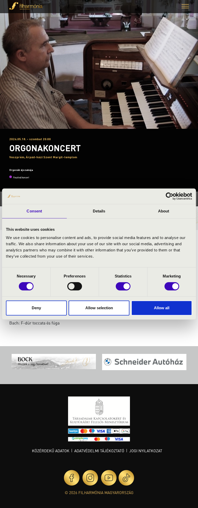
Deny (36, 308)
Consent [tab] (34, 211)
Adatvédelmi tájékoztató (99, 450)
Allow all (161, 308)
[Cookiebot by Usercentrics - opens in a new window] (169, 196)
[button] (185, 7)
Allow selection (99, 308)
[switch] (74, 286)
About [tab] (163, 211)
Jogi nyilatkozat (145, 450)
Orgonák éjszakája (21, 169)
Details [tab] (99, 211)
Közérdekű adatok (50, 450)
